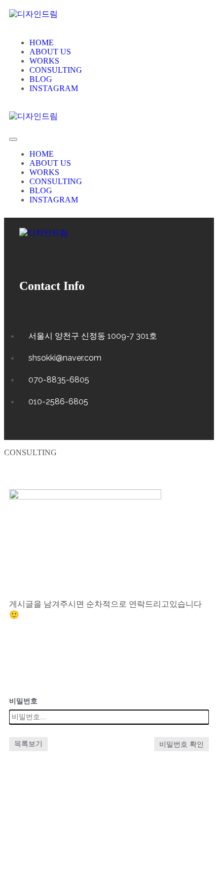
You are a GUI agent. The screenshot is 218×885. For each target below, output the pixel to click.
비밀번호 (23, 701)
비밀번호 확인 (181, 744)
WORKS (44, 60)
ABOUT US (50, 51)
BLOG (40, 79)
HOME (41, 42)
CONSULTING (55, 70)
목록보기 (28, 744)
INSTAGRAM (53, 88)
